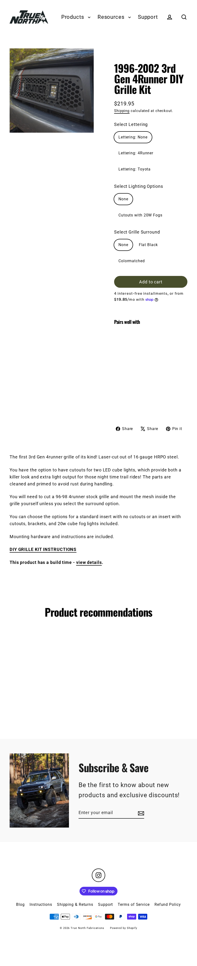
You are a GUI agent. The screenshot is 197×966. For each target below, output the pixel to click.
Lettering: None (133, 137)
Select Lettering (131, 124)
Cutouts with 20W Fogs (140, 215)
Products (73, 17)
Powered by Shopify (123, 928)
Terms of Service (133, 904)
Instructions (41, 904)
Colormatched (131, 261)
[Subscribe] (140, 813)
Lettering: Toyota (134, 169)
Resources (112, 17)
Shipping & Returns (75, 904)
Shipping (121, 111)
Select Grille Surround (137, 232)
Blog (20, 904)
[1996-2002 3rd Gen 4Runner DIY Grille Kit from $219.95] (123, 369)
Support (148, 17)
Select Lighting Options (138, 186)
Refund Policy (167, 904)
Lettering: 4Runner (135, 153)
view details (89, 562)
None (123, 199)
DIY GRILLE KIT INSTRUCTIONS (43, 549)
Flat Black (148, 244)
